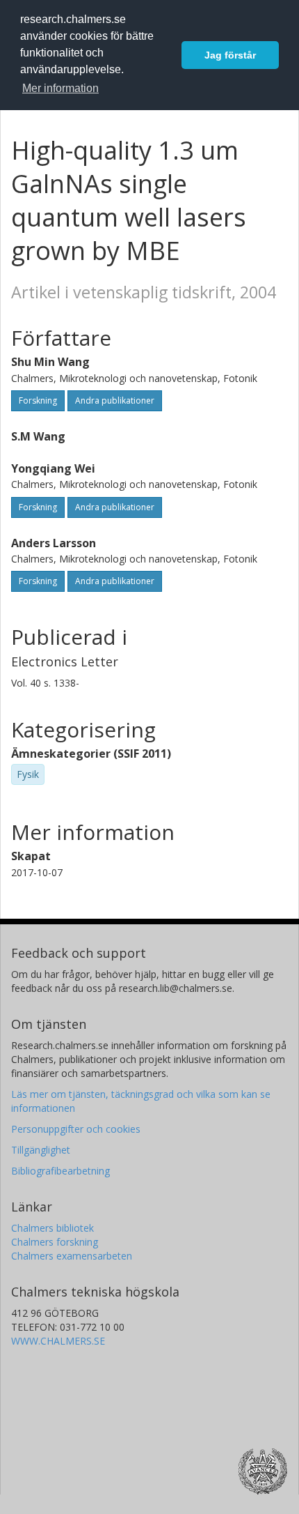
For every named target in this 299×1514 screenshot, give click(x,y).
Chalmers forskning (54, 1241)
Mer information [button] (60, 88)
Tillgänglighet (40, 1149)
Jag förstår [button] (230, 55)
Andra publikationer (114, 400)
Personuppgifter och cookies (75, 1129)
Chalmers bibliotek (52, 1227)
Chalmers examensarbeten (71, 1255)
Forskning (38, 400)
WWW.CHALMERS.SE (58, 1340)
